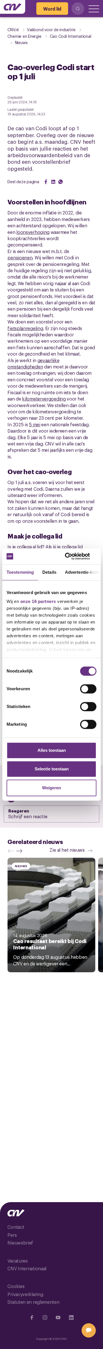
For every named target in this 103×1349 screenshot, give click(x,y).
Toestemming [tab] (20, 572)
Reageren (18, 810)
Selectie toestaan (52, 768)
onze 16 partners (38, 601)
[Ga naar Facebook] (32, 1317)
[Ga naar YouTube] (58, 1317)
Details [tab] (49, 572)
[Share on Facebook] (45, 182)
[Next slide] (20, 851)
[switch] (88, 688)
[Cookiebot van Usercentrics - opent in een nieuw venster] (72, 556)
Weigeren (51, 787)
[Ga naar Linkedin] (71, 1317)
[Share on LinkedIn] (53, 182)
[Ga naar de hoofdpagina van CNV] (12, 7)
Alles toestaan (51, 750)
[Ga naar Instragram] (45, 1317)
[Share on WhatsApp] (60, 182)
